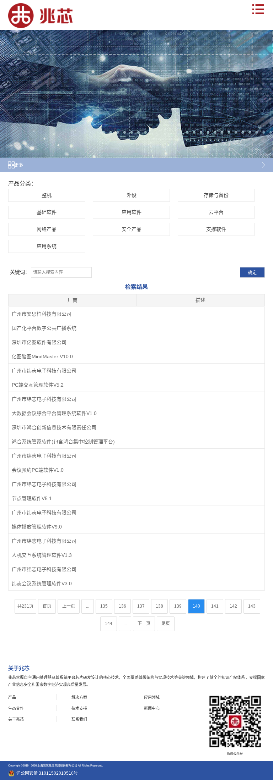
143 (252, 606)
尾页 (165, 623)
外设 (131, 195)
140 (196, 606)
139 (178, 606)
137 (141, 606)
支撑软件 (216, 229)
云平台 (216, 212)
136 (122, 606)
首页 (47, 606)
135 (104, 606)
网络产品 (47, 229)
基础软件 (47, 212)
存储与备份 (216, 195)
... (87, 606)
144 (108, 623)
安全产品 (131, 229)
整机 (47, 195)
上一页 (68, 606)
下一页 (144, 623)
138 (159, 606)
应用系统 (47, 246)
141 (215, 606)
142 (233, 606)
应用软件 (131, 212)
